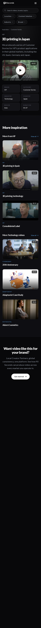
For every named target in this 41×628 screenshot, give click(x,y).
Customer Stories (16, 29)
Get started (19, 376)
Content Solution (25, 16)
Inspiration (5, 29)
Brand (20, 22)
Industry (7, 22)
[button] (20, 70)
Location (7, 16)
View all (33, 136)
